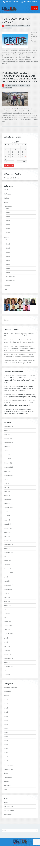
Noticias (28, 25)
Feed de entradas (8, 806)
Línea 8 (8, 268)
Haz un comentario (7, 28)
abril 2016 (6, 617)
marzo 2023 (7, 455)
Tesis (5, 290)
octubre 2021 (7, 503)
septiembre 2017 (8, 589)
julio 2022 (6, 479)
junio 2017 (7, 593)
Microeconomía (10, 280)
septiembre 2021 (8, 508)
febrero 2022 (7, 495)
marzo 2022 (7, 491)
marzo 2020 (7, 536)
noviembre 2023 (8, 442)
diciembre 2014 (8, 654)
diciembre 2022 (8, 463)
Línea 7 (8, 228)
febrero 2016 (7, 622)
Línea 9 (8, 233)
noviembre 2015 (8, 626)
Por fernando (21, 25)
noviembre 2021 (8, 499)
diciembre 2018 (8, 569)
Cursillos (6, 198)
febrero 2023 (7, 459)
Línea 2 (8, 212)
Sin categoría (7, 285)
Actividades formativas (10, 190)
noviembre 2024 (8, 426)
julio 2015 (6, 638)
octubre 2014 (7, 662)
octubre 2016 (7, 605)
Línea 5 (8, 220)
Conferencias (7, 194)
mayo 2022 (7, 487)
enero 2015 (7, 650)
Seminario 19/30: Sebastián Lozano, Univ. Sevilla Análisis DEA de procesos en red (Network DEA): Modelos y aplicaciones (18, 388)
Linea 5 (8, 256)
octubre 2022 (7, 471)
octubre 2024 (7, 430)
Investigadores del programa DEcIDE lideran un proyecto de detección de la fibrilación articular (19, 77)
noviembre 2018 (8, 573)
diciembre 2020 (8, 528)
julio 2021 (6, 512)
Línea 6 (8, 224)
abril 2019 (6, 556)
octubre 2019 (7, 548)
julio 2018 (6, 577)
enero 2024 (7, 434)
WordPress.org (8, 814)
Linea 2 (8, 244)
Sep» (24, 162)
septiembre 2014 (8, 666)
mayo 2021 (7, 516)
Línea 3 (8, 216)
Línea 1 (8, 208)
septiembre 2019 (8, 552)
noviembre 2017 (8, 585)
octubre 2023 (7, 447)
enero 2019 (7, 565)
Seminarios (7, 238)
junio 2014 (7, 674)
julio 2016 (6, 609)
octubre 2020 (7, 532)
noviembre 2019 (8, 544)
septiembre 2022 (8, 475)
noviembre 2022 (8, 467)
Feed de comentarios (10, 810)
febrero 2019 (7, 560)
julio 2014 (6, 670)
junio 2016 (7, 613)
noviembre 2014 (8, 658)
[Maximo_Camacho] (26, 308)
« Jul (6, 162)
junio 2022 (7, 483)
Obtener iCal (9, 165)
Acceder (6, 802)
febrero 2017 (7, 601)
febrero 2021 (7, 524)
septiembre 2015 (8, 634)
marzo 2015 (7, 646)
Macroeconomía (10, 276)
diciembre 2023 (8, 438)
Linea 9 (8, 272)
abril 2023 (6, 451)
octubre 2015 (7, 630)
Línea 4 (8, 252)
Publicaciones (8, 206)
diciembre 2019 (8, 540)
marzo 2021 (7, 520)
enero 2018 (7, 581)
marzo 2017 (7, 597)
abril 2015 (6, 642)
